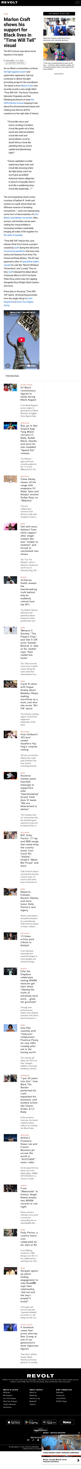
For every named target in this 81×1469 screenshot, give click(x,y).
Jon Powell (10, 60)
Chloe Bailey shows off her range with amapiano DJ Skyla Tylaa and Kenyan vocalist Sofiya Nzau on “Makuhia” (30, 490)
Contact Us (60, 1395)
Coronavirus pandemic (14, 251)
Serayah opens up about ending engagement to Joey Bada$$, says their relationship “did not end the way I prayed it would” (29, 1286)
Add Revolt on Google (16, 63)
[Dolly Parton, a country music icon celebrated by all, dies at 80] (10, 1232)
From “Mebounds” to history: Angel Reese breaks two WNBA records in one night (29, 1197)
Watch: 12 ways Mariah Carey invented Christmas (54, 1460)
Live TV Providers (9, 1398)
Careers (33, 1404)
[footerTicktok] (33, 1440)
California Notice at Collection (32, 1448)
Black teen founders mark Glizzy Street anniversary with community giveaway (56, 39)
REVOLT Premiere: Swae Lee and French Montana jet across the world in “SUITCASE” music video (29, 1150)
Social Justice (26, 385)
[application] (61, 1446)
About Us (33, 1392)
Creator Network (9, 1404)
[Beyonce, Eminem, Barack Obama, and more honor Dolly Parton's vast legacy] (10, 892)
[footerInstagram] (28, 1440)
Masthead (33, 1395)
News (6, 14)
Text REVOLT (61, 1398)
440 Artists (7, 1407)
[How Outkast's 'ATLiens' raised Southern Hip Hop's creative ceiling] (10, 734)
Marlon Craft (27, 85)
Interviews (25, 1075)
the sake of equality (13, 235)
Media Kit (33, 1401)
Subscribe (59, 1392)
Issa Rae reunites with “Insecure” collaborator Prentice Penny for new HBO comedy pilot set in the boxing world (29, 1040)
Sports (24, 577)
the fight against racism (15, 72)
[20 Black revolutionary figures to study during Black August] (10, 387)
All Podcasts (7, 1395)
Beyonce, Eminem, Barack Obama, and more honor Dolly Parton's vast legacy (30, 901)
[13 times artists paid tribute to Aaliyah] (10, 936)
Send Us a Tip (35, 1398)
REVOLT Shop (61, 1401)
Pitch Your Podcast (10, 1401)
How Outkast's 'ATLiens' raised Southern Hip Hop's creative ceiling (29, 742)
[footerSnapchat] (38, 1440)
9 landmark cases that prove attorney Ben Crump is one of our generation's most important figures (29, 1338)
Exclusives (25, 732)
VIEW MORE (58, 74)
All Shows (6, 1392)
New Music (25, 423)
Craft (16, 247)
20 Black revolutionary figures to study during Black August (28, 393)
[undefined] (59, 27)
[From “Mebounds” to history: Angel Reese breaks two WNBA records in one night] (10, 1188)
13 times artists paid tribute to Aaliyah (27, 941)
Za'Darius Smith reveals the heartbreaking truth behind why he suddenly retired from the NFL (29, 592)
